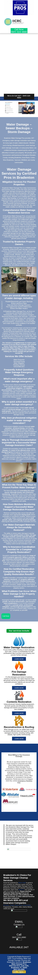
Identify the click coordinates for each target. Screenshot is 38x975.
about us (21, 889)
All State (6, 905)
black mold (22, 882)
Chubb (12, 905)
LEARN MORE (19, 659)
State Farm (18, 905)
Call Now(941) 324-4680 (19, 30)
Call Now (5, 616)
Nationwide (27, 905)
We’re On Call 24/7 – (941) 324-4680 (19, 97)
